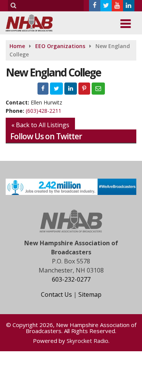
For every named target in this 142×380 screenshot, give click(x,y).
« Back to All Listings (40, 125)
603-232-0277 (71, 279)
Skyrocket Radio (87, 340)
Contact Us (56, 294)
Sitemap (89, 294)
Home (17, 46)
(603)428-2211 (43, 110)
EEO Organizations (60, 46)
